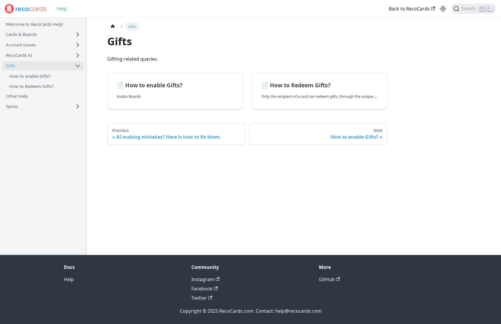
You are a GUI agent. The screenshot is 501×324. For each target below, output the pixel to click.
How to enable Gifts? (30, 76)
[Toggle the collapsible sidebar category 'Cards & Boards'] (77, 34)
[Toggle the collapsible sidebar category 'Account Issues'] (77, 45)
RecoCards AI (19, 55)
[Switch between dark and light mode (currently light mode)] (443, 8)
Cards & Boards (21, 34)
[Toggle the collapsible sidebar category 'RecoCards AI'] (77, 55)
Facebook (202, 288)
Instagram (202, 279)
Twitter (199, 298)
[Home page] (112, 26)
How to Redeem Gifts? (31, 86)
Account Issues (21, 45)
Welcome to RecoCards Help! (34, 24)
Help (62, 9)
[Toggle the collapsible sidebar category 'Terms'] (77, 106)
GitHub (327, 279)
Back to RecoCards (409, 9)
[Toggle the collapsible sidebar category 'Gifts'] (77, 65)
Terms (12, 106)
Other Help (17, 96)
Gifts (10, 65)
